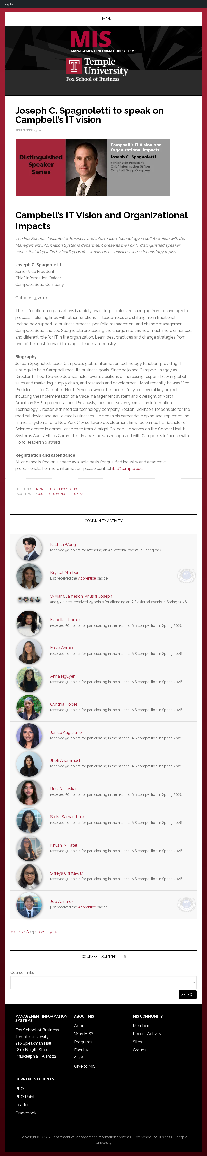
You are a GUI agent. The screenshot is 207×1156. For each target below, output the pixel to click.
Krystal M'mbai (64, 572)
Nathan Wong (63, 544)
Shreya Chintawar (66, 873)
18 (26, 932)
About (80, 1025)
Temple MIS (103, 42)
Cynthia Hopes (64, 704)
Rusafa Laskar (63, 788)
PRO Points (26, 1096)
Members (141, 1025)
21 (43, 932)
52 (51, 932)
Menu (107, 19)
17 (21, 932)
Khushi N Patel (63, 845)
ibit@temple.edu (127, 468)
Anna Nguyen (62, 676)
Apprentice (87, 578)
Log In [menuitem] (8, 4)
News (40, 489)
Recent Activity (147, 1033)
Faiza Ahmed (62, 647)
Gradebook (25, 1113)
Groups (139, 1050)
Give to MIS (85, 1066)
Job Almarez (62, 901)
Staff (78, 1058)
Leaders (23, 1104)
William (57, 596)
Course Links (22, 972)
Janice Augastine (66, 732)
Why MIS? (83, 1033)
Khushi (91, 596)
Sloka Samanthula (67, 816)
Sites (137, 1042)
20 (37, 932)
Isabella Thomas (65, 619)
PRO (19, 1088)
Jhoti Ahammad (65, 760)
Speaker (80, 494)
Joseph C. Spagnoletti (55, 494)
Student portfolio (62, 489)
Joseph (105, 596)
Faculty (81, 1050)
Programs (83, 1042)
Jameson (74, 596)
